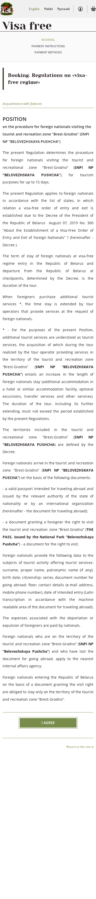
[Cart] (93, 9)
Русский (63, 9)
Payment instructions (48, 46)
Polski (48, 9)
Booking (48, 40)
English (34, 9)
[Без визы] (7, 8)
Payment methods (48, 52)
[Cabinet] (80, 9)
